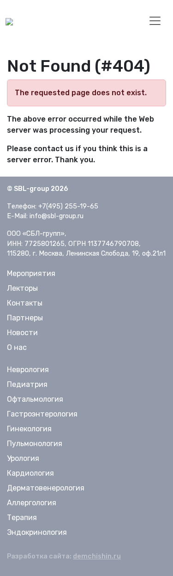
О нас (17, 347)
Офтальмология (35, 399)
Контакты (24, 303)
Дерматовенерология (45, 488)
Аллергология (31, 502)
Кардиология (30, 473)
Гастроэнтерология (42, 414)
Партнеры (25, 317)
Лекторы (22, 288)
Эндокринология (37, 532)
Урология (23, 458)
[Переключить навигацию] (155, 21)
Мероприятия (31, 273)
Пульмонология (34, 443)
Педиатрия (27, 384)
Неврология (28, 369)
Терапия (22, 517)
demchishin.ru (97, 556)
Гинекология (29, 428)
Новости (22, 332)
